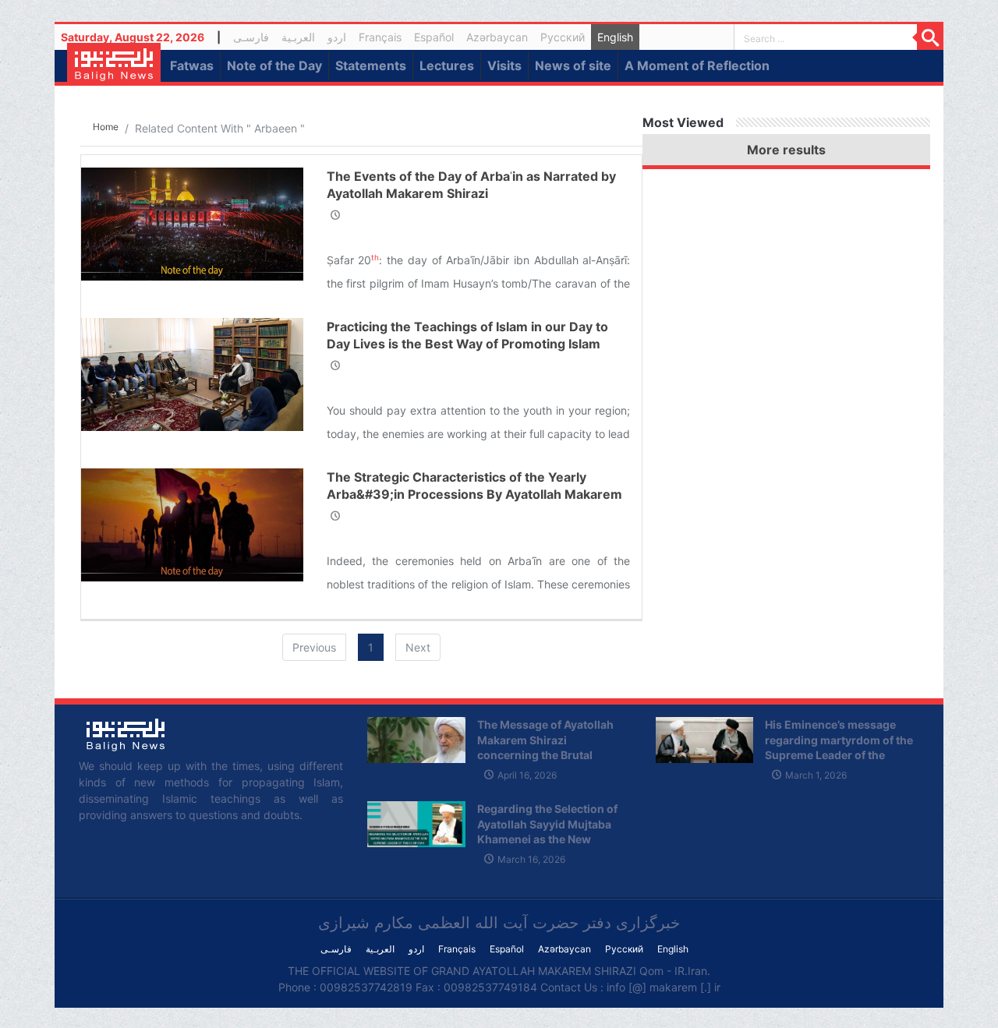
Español (434, 37)
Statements (370, 65)
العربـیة (298, 37)
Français (380, 37)
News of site (573, 65)
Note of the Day (274, 65)
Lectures (446, 65)
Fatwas (192, 65)
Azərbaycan (497, 37)
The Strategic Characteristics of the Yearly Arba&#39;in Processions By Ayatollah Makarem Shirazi (474, 494)
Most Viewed (683, 122)
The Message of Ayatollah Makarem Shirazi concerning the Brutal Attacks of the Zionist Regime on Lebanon (545, 755)
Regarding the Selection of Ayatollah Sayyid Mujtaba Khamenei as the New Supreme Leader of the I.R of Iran (551, 839)
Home (106, 126)
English (615, 37)
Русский (562, 37)
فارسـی (254, 39)
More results (786, 149)
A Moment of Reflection (697, 65)
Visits (504, 65)
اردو (336, 37)
